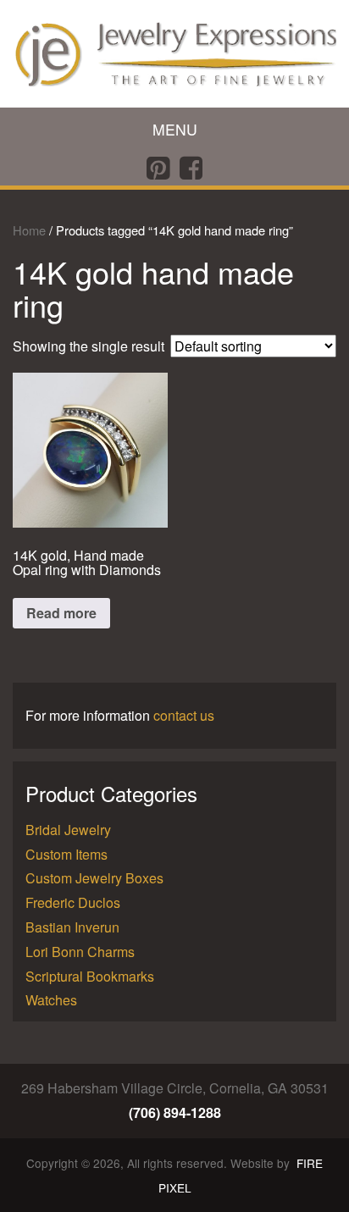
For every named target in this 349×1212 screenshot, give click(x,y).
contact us (183, 715)
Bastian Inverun (72, 927)
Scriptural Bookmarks (89, 976)
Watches (51, 1000)
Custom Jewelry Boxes (94, 878)
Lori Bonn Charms (80, 951)
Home (29, 230)
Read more (61, 613)
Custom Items (66, 854)
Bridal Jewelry (68, 829)
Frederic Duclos (72, 902)
